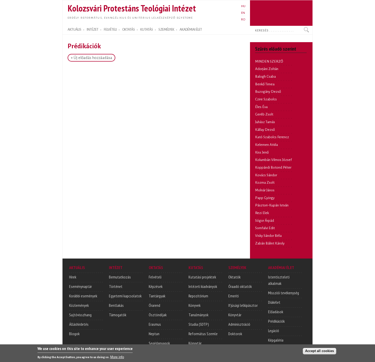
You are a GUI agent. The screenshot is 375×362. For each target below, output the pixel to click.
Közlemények (79, 305)
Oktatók (234, 276)
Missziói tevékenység (283, 292)
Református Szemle (203, 333)
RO (243, 19)
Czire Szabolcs (266, 99)
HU (243, 6)
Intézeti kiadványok (203, 286)
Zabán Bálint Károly (269, 243)
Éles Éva (261, 107)
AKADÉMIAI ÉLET (191, 29)
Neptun (154, 333)
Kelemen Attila (266, 145)
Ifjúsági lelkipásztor (243, 305)
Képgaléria (275, 340)
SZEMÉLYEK (166, 29)
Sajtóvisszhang (80, 314)
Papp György (264, 198)
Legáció (273, 330)
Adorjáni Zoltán (266, 69)
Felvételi (155, 276)
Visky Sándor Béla (268, 236)
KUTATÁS (146, 29)
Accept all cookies (319, 351)
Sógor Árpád (264, 221)
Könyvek (195, 305)
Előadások (275, 311)
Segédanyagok (159, 343)
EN (243, 13)
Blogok (74, 333)
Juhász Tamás (265, 122)
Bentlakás (116, 305)
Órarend (154, 305)
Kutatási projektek (202, 276)
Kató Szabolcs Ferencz (272, 137)
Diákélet (274, 302)
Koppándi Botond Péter (273, 167)
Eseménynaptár (80, 286)
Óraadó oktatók (240, 286)
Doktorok (235, 333)
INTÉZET (92, 29)
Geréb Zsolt (264, 114)
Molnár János (264, 190)
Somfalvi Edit (265, 228)
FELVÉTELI (110, 29)
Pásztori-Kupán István (272, 205)
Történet (115, 286)
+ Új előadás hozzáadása (91, 58)
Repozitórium (198, 295)
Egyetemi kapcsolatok (125, 295)
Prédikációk (276, 321)
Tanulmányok (198, 314)
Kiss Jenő (262, 152)
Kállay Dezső (265, 130)
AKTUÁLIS (74, 29)
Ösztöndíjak (158, 314)
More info (117, 357)
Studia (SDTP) (199, 324)
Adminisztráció (239, 324)
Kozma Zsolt (264, 182)
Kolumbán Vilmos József (273, 160)
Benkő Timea (264, 84)
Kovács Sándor (266, 175)
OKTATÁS (128, 29)
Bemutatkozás (120, 276)
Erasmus (155, 324)
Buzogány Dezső (268, 92)
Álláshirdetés (79, 324)
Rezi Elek (262, 213)
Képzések (155, 286)
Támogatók (117, 314)
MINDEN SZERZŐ (269, 61)
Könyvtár (195, 343)
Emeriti (233, 295)
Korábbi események (83, 295)
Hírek (72, 276)
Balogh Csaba (265, 76)
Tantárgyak (157, 295)
